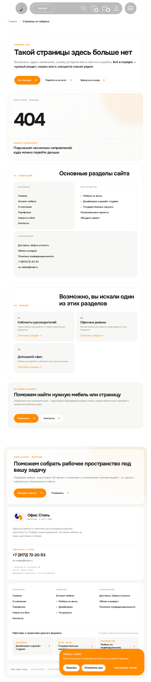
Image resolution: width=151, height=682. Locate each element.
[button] (131, 8)
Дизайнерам (66, 606)
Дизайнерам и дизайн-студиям (100, 201)
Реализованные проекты (95, 212)
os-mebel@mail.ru (28, 267)
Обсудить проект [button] (29, 493)
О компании (25, 206)
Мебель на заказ (92, 195)
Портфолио (24, 212)
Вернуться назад (93, 80)
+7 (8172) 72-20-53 (28, 261)
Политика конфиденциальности (36, 256)
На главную (27, 80)
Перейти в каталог (58, 80)
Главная (12, 21)
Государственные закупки (98, 206)
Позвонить (26, 418)
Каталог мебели (27, 201)
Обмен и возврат (27, 250)
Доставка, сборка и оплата (33, 245)
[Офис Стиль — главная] (19, 517)
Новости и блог (26, 218)
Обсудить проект (90, 218)
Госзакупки (65, 612)
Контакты (23, 223)
